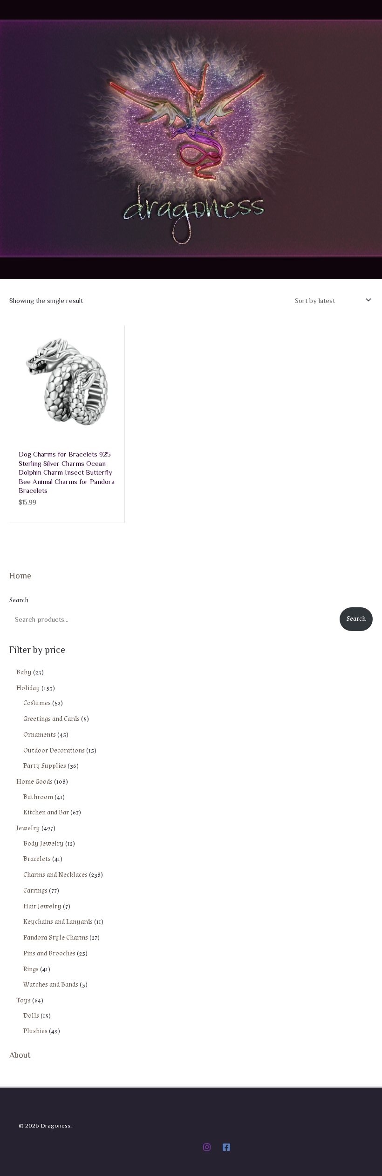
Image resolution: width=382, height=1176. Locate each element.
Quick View (66, 431)
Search (18, 600)
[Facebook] (226, 1147)
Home (20, 575)
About (20, 1054)
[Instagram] (207, 1147)
